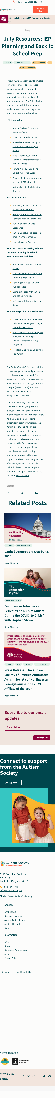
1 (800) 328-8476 (10, 886)
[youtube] (49, 1076)
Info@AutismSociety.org (11, 890)
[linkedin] (39, 1076)
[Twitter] (22, 493)
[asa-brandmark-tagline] (7, 9)
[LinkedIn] (36, 493)
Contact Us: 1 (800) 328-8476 (29, 2)
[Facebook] (9, 493)
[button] (4, 19)
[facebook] (23, 1076)
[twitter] (28, 1076)
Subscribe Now (42, 737)
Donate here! (22, 475)
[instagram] (34, 1076)
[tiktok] (44, 1076)
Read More (10, 563)
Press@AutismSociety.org (20, 896)
